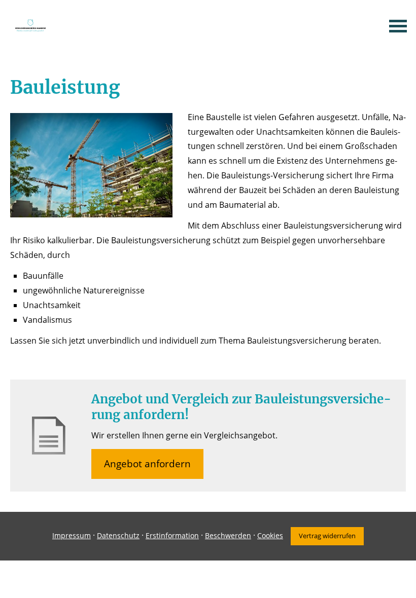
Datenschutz (118, 535)
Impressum (71, 535)
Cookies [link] (270, 535)
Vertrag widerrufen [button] (327, 535)
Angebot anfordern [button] (147, 463)
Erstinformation (172, 535)
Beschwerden (228, 535)
